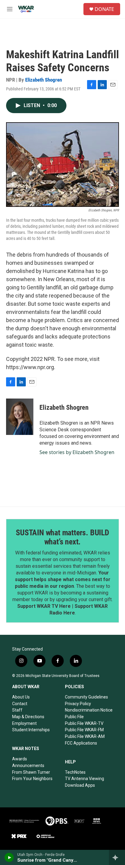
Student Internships (31, 729)
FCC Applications (81, 743)
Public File (74, 716)
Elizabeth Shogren (43, 80)
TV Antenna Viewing (84, 778)
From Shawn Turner (31, 772)
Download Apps (80, 785)
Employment (24, 723)
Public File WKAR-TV (84, 723)
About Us (21, 697)
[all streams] (117, 857)
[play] (9, 857)
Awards (19, 758)
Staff (17, 710)
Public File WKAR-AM (85, 736)
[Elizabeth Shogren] (19, 417)
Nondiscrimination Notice (89, 710)
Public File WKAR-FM (84, 729)
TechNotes (75, 772)
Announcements (28, 765)
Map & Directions (28, 716)
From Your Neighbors (32, 778)
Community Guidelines (86, 697)
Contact (19, 703)
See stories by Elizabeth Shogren (76, 452)
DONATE (104, 9)
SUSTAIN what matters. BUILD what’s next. (62, 537)
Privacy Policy (78, 703)
